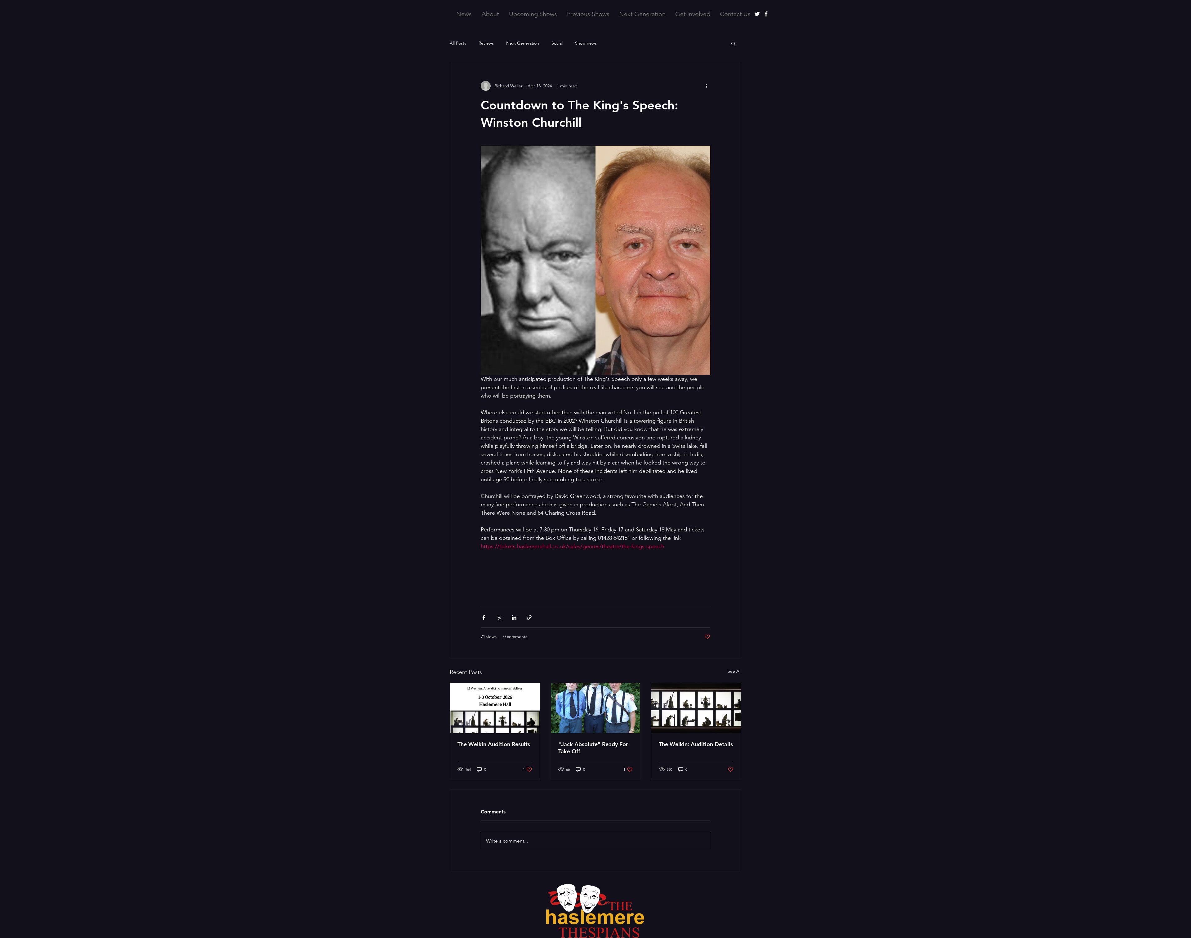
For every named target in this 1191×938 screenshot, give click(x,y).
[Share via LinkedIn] (514, 617)
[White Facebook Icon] (766, 14)
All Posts (458, 43)
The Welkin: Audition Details (696, 744)
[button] (733, 43)
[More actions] (706, 86)
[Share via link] (529, 617)
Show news (586, 43)
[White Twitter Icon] (757, 14)
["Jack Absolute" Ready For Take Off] (595, 708)
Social (557, 43)
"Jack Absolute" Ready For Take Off (593, 748)
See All (734, 671)
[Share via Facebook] (484, 617)
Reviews (486, 43)
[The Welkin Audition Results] (495, 708)
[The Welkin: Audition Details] (696, 708)
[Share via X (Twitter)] (499, 617)
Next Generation (522, 43)
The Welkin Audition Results (493, 744)
